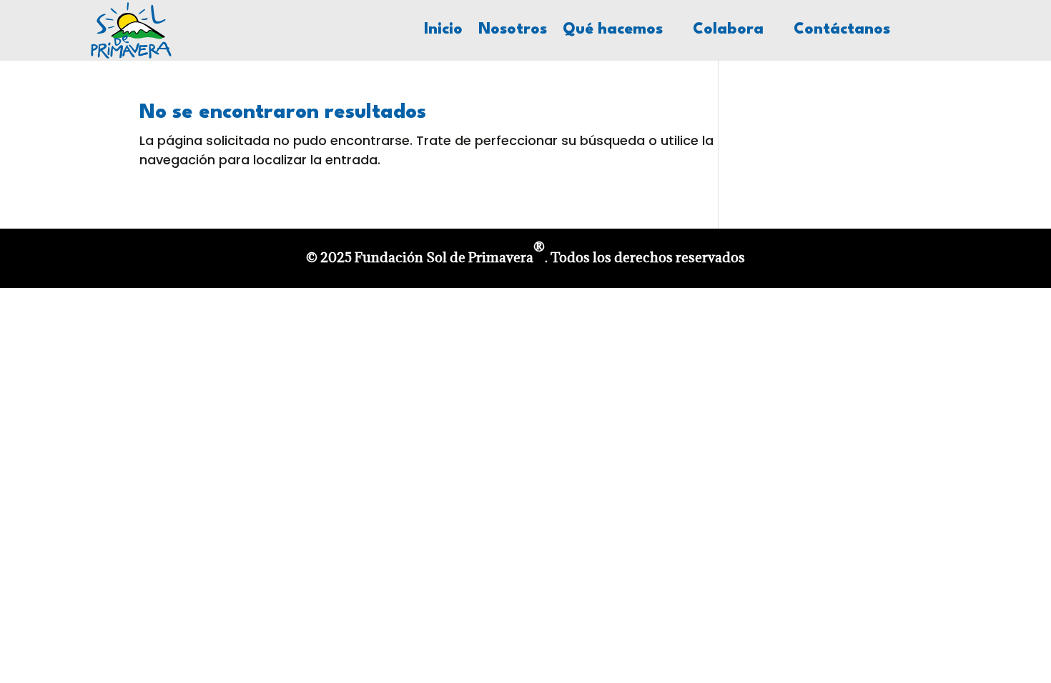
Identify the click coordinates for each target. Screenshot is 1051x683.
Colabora (728, 31)
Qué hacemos (613, 31)
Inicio (443, 31)
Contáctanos (842, 31)
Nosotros (512, 31)
